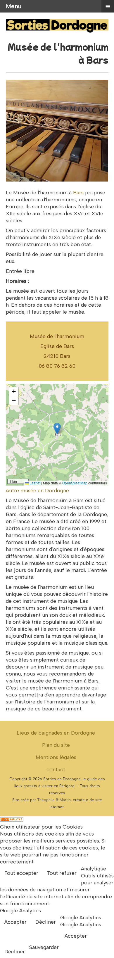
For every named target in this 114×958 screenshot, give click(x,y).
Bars (78, 192)
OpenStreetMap (74, 482)
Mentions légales (56, 757)
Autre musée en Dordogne (37, 490)
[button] (57, 429)
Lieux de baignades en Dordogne (56, 733)
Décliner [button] (45, 922)
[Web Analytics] (11, 820)
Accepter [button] (15, 922)
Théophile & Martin (54, 800)
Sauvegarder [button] (44, 947)
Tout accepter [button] (21, 873)
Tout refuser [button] (62, 873)
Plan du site (56, 745)
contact (55, 769)
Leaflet (34, 482)
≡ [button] (107, 6)
